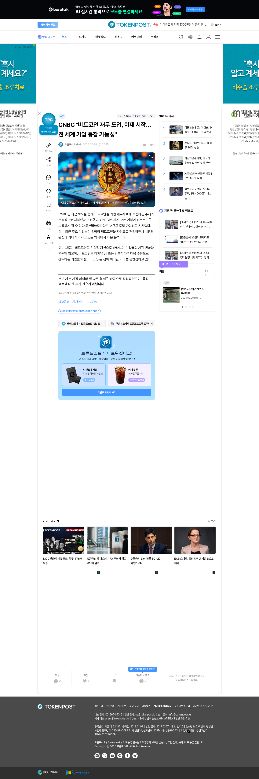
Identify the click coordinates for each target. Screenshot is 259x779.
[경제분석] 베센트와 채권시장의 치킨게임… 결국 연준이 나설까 (196, 226)
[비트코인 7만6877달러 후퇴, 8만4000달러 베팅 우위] (176, 194)
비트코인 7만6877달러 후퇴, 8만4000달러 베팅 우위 (198, 193)
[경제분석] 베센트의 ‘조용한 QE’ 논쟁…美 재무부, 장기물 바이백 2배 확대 (195, 257)
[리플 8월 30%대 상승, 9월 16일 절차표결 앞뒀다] (176, 133)
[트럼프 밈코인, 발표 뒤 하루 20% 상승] (176, 148)
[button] (214, 116)
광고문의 (63, 302)
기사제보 (77, 302)
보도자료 (92, 302)
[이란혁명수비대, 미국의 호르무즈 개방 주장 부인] (176, 164)
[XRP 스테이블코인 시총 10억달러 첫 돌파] (176, 179)
